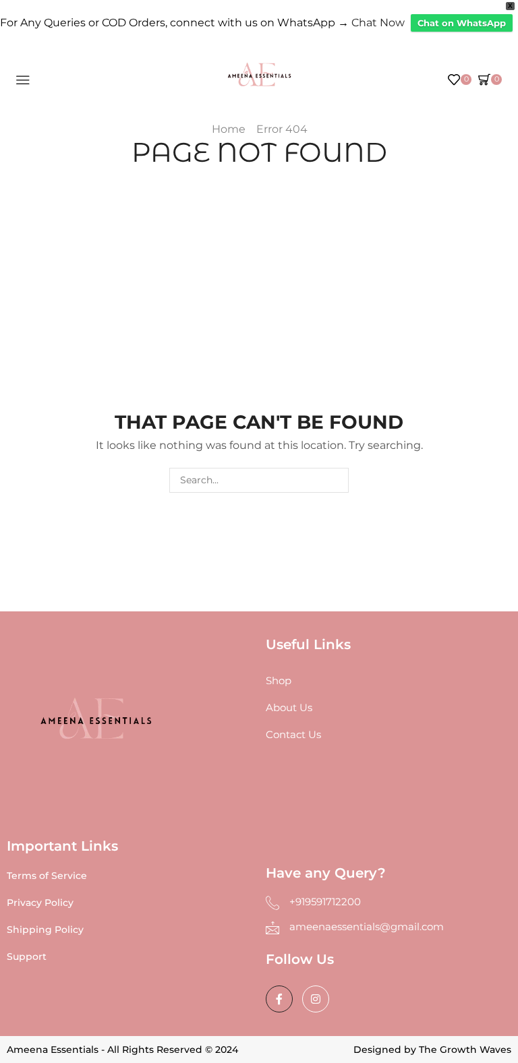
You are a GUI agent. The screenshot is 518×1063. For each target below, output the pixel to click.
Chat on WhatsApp (462, 23)
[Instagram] (315, 998)
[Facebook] (279, 998)
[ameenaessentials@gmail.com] (272, 927)
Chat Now (378, 22)
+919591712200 (325, 901)
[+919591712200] (272, 902)
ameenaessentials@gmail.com (366, 926)
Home (229, 129)
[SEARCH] (336, 480)
